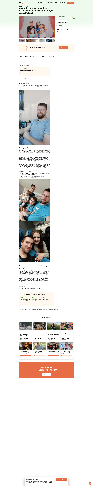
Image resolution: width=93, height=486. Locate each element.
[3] (35, 40)
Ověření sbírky (52, 56)
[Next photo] (53, 27)
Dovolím (61, 479)
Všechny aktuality (22, 78)
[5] (49, 40)
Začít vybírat (70, 2)
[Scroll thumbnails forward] (53, 40)
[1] (22, 40)
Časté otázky (44, 56)
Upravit (61, 484)
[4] (42, 40)
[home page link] (21, 2)
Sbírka (20, 56)
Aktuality (25, 56)
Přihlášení (61, 2)
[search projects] (64, 3)
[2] (29, 40)
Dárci (32, 56)
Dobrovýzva (38, 56)
